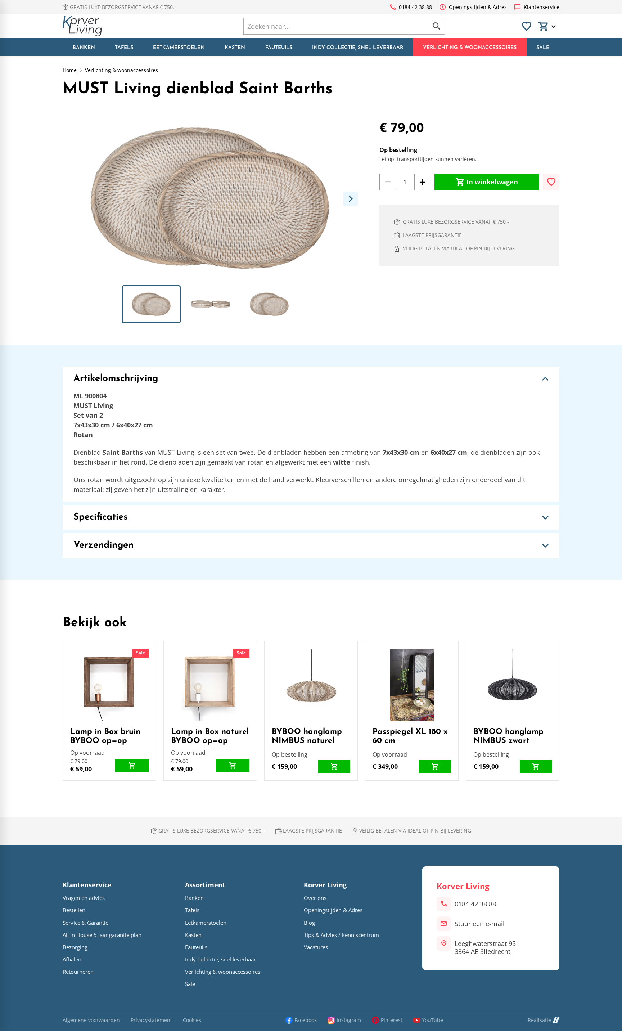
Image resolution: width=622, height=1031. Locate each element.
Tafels (192, 910)
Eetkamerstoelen (205, 922)
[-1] (387, 182)
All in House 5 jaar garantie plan (102, 935)
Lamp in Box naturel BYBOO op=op (210, 736)
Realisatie (539, 1020)
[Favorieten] (526, 26)
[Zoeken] (436, 26)
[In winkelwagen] (132, 765)
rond (138, 462)
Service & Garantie (85, 922)
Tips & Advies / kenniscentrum (341, 935)
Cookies (192, 1020)
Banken (194, 898)
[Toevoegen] (551, 182)
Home (70, 70)
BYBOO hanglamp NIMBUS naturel (307, 736)
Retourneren (78, 971)
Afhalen (72, 959)
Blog (309, 922)
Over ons (315, 898)
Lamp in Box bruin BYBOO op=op (105, 736)
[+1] (422, 182)
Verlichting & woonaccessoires (121, 70)
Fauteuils (196, 947)
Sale (140, 653)
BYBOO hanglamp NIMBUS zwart (508, 736)
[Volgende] (350, 199)
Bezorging (75, 947)
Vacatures (316, 947)
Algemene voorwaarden (91, 1020)
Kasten (193, 935)
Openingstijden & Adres (333, 910)
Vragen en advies (84, 898)
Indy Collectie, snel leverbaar (220, 959)
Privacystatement (151, 1020)
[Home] (82, 26)
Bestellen (74, 910)
